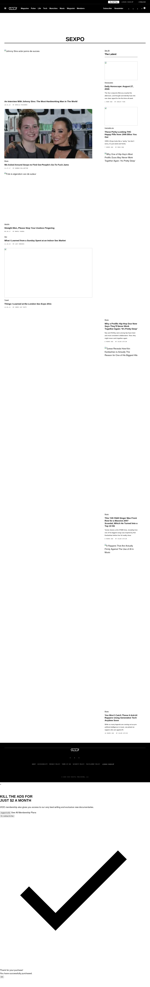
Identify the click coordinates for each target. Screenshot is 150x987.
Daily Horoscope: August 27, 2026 (119, 87)
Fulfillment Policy (93, 764)
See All (107, 50)
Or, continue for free (7, 816)
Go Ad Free (113, 2)
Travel (6, 300)
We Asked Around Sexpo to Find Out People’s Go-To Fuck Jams (36, 165)
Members (81, 8)
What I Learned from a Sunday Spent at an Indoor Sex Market (35, 240)
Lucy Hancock (19, 244)
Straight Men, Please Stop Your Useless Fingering (29, 228)
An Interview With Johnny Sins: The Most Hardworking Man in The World (40, 101)
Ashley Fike (121, 101)
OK (2, 977)
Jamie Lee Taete (21, 307)
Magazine (25, 8)
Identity (6, 224)
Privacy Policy (54, 764)
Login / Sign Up (127, 2)
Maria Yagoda (19, 231)
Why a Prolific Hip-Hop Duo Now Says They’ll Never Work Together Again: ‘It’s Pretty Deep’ (121, 326)
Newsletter (118, 8)
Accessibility (43, 764)
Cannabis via (109, 128)
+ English (142, 2)
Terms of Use (66, 764)
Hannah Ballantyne (21, 168)
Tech (45, 8)
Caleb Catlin (122, 341)
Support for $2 (5, 813)
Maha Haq (121, 147)
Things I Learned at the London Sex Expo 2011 (28, 304)
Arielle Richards (21, 105)
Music (62, 8)
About (34, 764)
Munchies (53, 8)
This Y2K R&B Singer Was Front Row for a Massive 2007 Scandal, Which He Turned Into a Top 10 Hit (121, 522)
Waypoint (71, 8)
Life (39, 8)
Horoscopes (109, 82)
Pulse (33, 8)
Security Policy (78, 764)
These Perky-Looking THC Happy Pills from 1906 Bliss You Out (121, 134)
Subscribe (107, 8)
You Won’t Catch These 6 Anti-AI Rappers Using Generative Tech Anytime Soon (121, 718)
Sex (5, 237)
